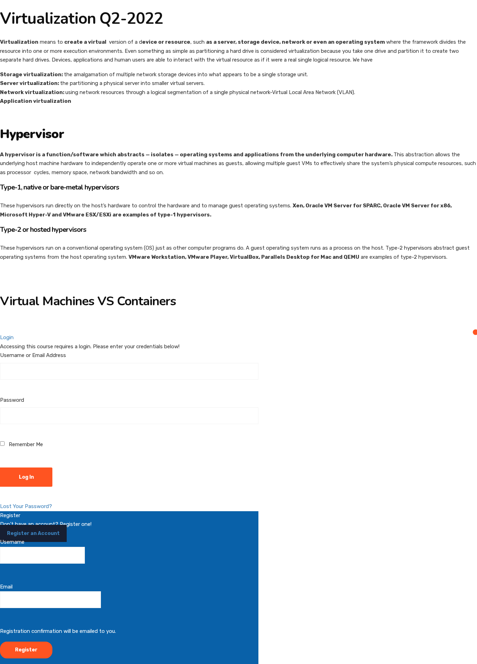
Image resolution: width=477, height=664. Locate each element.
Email (6, 587)
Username (12, 542)
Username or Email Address (33, 355)
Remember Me (25, 444)
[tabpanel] (238, 177)
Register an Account (33, 533)
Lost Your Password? (26, 506)
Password (12, 400)
